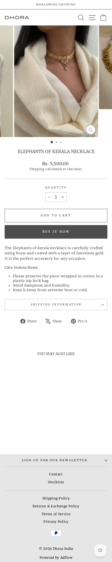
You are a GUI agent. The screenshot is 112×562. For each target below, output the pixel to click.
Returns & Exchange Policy (56, 506)
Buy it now (56, 231)
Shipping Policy (56, 498)
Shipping (36, 169)
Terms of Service (56, 514)
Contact (56, 474)
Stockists (56, 482)
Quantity (56, 187)
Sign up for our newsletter (55, 460)
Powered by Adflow (56, 557)
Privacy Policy (55, 521)
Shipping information (56, 304)
